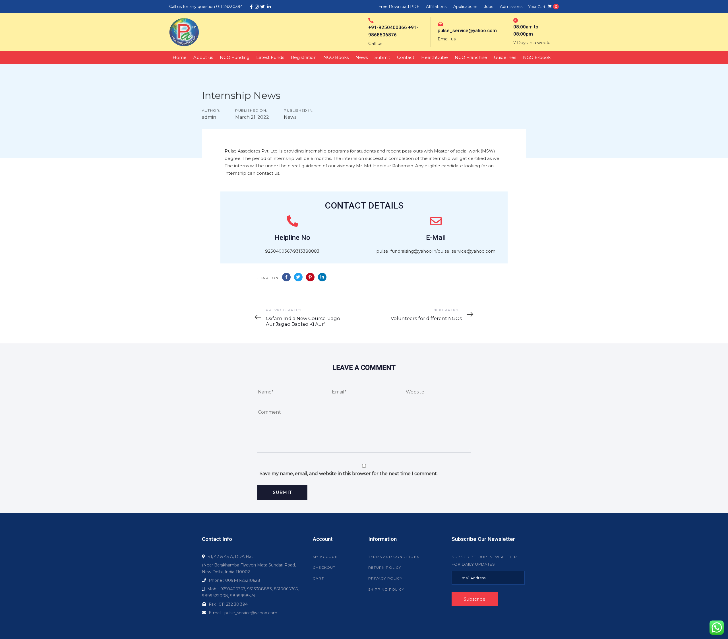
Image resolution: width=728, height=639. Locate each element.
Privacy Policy (385, 578)
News (290, 117)
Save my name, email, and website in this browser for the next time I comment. (349, 473)
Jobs (488, 6)
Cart (318, 578)
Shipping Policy (386, 589)
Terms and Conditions (393, 557)
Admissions (511, 6)
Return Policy (384, 567)
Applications (465, 6)
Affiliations (436, 6)
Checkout (324, 567)
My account (326, 557)
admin (209, 117)
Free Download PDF (399, 6)
